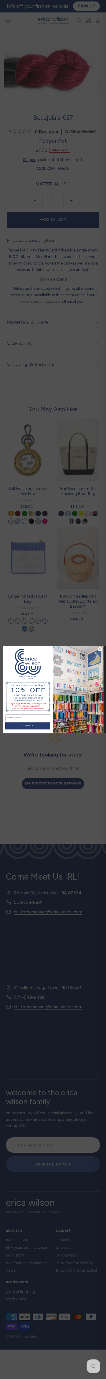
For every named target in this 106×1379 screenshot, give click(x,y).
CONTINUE (28, 726)
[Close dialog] (100, 649)
